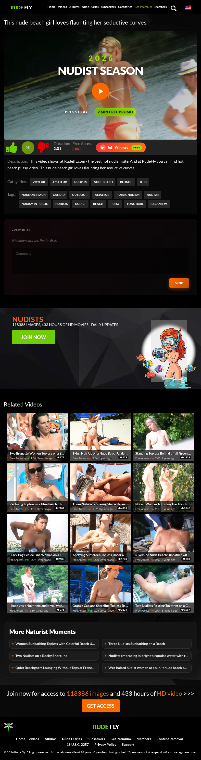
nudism (153, 195)
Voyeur (39, 182)
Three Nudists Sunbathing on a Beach (136, 644)
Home (51, 7)
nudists (61, 204)
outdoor (80, 195)
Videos (62, 7)
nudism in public (35, 204)
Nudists (80, 182)
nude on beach (34, 195)
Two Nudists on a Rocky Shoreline (41, 656)
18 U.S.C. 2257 (78, 744)
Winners (120, 147)
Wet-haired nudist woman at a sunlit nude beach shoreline (150, 668)
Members (160, 7)
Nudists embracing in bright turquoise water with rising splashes (150, 656)
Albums (74, 7)
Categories (125, 7)
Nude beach (103, 182)
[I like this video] (12, 146)
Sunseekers (108, 7)
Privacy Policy (105, 744)
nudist (80, 204)
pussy (115, 204)
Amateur (59, 182)
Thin (143, 182)
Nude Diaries (90, 7)
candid (59, 195)
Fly (21, 7)
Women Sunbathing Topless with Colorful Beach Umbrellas (57, 644)
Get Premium (143, 7)
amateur (102, 195)
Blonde (126, 182)
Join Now (33, 337)
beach (98, 204)
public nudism (128, 195)
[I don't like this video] (43, 146)
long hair (135, 204)
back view (159, 204)
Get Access (100, 706)
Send (179, 283)
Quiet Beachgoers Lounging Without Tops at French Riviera (57, 668)
